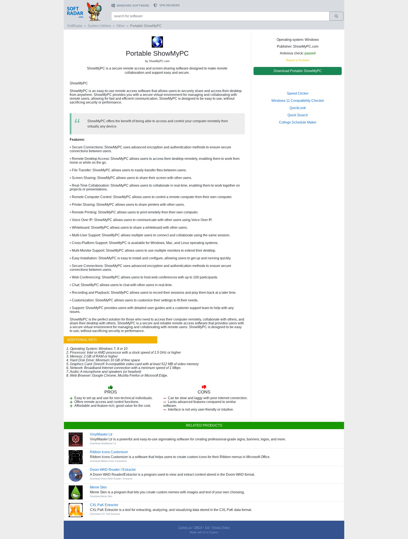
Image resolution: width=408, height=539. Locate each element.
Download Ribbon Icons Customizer (108, 461)
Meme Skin (98, 487)
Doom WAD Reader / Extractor (113, 469)
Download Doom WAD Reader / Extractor (111, 478)
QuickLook (298, 108)
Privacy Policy (221, 527)
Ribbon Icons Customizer (109, 452)
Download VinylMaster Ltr (103, 443)
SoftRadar (74, 26)
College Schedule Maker (297, 122)
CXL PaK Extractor (104, 505)
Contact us (185, 527)
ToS (207, 527)
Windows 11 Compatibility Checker (297, 100)
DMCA (198, 527)
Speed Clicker (297, 93)
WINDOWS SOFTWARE (133, 5)
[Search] (336, 16)
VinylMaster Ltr (101, 434)
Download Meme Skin (101, 496)
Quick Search (298, 115)
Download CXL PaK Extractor (105, 514)
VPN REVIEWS (169, 5)
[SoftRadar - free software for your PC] (87, 11)
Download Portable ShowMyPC (298, 71)
